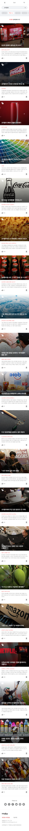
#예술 (5, 359)
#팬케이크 (12, 397)
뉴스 (14, 2)
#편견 (2, 127)
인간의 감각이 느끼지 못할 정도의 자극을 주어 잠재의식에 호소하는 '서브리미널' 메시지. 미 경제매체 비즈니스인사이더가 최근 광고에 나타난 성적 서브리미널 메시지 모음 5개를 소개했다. (14, 53)
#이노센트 (12, 745)
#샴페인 (6, 552)
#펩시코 (6, 475)
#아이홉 (8, 397)
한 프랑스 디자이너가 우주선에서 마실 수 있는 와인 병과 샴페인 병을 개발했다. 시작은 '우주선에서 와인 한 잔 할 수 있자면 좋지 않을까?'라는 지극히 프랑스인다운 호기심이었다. (14, 556)
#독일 (2, 783)
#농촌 (2, 591)
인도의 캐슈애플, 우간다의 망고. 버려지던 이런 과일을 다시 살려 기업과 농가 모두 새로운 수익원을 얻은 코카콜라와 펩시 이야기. (14, 595)
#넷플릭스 (3, 668)
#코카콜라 (3, 88)
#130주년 (12, 204)
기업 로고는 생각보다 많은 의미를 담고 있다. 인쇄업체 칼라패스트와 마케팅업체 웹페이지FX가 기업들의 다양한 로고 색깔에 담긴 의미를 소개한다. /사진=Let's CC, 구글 (14, 169)
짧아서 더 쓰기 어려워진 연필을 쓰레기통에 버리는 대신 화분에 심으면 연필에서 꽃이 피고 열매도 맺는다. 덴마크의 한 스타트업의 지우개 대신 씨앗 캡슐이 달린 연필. (14, 440)
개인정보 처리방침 (6, 817)
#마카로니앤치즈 (5, 243)
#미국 (10, 243)
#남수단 (13, 281)
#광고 (5, 49)
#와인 (2, 552)
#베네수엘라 (9, 281)
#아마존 (3, 630)
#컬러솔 (9, 359)
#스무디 (8, 745)
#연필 (8, 436)
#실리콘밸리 (9, 320)
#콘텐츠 (8, 668)
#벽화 (2, 359)
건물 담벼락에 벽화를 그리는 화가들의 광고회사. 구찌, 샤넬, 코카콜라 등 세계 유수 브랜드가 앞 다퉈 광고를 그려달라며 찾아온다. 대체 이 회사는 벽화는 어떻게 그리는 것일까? (14, 363)
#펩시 (2, 475)
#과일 (13, 320)
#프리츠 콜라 (10, 783)
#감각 (2, 49)
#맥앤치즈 (14, 243)
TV (24, 2)
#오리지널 (12, 668)
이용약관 (15, 817)
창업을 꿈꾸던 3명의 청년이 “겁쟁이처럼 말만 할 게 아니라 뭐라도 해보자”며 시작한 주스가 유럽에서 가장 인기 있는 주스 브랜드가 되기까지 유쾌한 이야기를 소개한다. (14, 748)
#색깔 (2, 165)
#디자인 (8, 204)
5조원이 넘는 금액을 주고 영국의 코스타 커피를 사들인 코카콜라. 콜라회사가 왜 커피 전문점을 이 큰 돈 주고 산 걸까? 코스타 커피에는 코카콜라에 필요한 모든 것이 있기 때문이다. (14, 517)
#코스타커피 (9, 514)
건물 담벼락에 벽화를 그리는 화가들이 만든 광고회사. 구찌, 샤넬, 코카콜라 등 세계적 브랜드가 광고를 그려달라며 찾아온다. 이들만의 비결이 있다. (14, 710)
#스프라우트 (4, 436)
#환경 (11, 436)
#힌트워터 (3, 320)
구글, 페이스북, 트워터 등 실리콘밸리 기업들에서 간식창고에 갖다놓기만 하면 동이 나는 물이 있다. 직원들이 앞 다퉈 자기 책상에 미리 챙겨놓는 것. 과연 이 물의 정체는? (14, 324)
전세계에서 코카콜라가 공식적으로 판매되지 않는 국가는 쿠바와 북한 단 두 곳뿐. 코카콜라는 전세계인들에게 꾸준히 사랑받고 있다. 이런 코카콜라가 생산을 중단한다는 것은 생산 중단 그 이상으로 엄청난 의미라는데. (14, 285)
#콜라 (9, 475)
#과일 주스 (3, 745)
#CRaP (6, 630)
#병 (9, 552)
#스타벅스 (14, 514)
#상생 (8, 591)
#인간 (8, 49)
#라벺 (5, 127)
